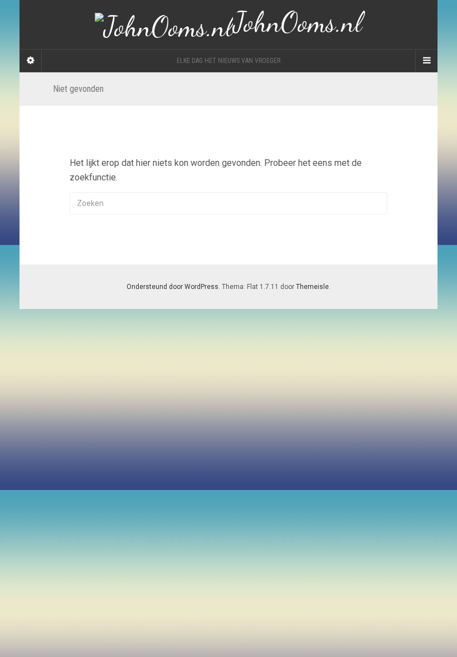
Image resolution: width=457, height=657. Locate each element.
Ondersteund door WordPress (172, 287)
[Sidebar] (31, 61)
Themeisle (312, 287)
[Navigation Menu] (426, 61)
